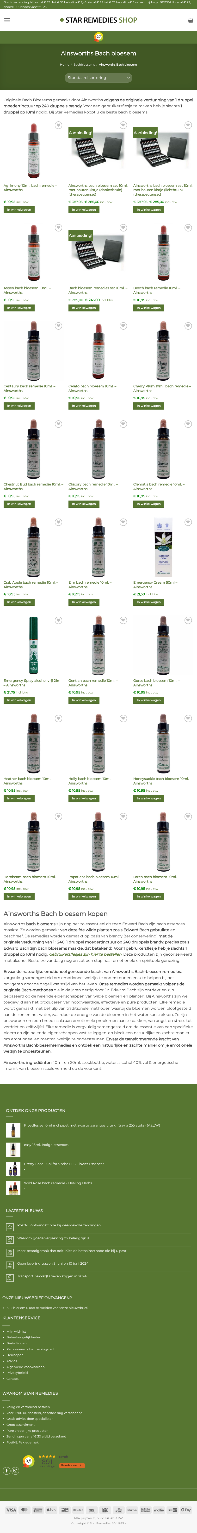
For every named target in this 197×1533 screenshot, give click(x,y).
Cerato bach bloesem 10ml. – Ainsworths (92, 388)
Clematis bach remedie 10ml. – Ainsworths (159, 486)
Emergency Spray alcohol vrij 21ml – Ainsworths (33, 682)
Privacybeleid (17, 1373)
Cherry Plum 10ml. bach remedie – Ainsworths (162, 388)
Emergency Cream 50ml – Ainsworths (155, 584)
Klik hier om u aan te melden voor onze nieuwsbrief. (47, 1308)
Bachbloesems (84, 64)
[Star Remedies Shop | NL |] (99, 20)
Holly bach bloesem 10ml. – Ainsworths (91, 781)
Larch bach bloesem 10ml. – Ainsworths (156, 879)
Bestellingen (16, 1343)
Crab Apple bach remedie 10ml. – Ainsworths (31, 584)
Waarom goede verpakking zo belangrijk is (53, 1238)
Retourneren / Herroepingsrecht (31, 1349)
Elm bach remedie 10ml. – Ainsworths (89, 584)
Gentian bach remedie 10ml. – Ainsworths (93, 682)
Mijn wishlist (16, 1331)
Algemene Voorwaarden (25, 1367)
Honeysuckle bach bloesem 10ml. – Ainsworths (162, 781)
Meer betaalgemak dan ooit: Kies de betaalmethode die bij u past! (72, 1251)
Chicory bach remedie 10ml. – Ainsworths (93, 486)
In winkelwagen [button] (19, 209)
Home (64, 64)
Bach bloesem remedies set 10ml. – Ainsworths (97, 290)
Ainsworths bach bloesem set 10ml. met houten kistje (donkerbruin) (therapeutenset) (98, 190)
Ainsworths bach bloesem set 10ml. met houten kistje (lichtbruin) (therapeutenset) (162, 190)
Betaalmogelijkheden (23, 1337)
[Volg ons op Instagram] (15, 1471)
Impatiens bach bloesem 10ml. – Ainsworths (95, 879)
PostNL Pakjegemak (22, 1442)
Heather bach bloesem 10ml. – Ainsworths (29, 781)
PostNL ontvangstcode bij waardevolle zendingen (59, 1225)
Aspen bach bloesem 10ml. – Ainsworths (27, 290)
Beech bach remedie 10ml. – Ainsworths (156, 290)
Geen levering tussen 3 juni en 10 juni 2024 (52, 1264)
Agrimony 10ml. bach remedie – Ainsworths (30, 187)
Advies (11, 1361)
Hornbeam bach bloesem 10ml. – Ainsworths (31, 879)
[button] (7, 20)
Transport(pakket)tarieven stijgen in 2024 (51, 1276)
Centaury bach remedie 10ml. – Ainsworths (29, 388)
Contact (12, 1379)
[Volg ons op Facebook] (7, 1471)
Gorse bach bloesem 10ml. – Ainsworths (156, 682)
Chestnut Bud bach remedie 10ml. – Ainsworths (33, 486)
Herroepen (15, 1355)
